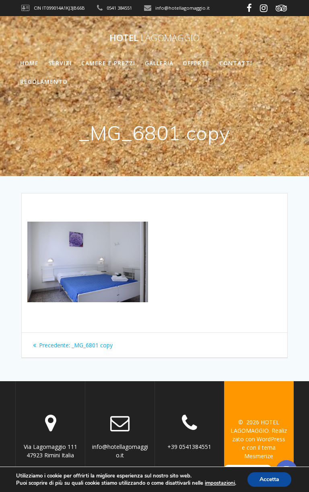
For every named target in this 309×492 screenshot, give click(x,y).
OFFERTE (196, 63)
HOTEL (154, 37)
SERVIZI (60, 63)
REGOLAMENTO (44, 81)
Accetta (269, 479)
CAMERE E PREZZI (108, 63)
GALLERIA (159, 63)
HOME (29, 63)
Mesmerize (258, 456)
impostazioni (220, 483)
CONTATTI (235, 63)
